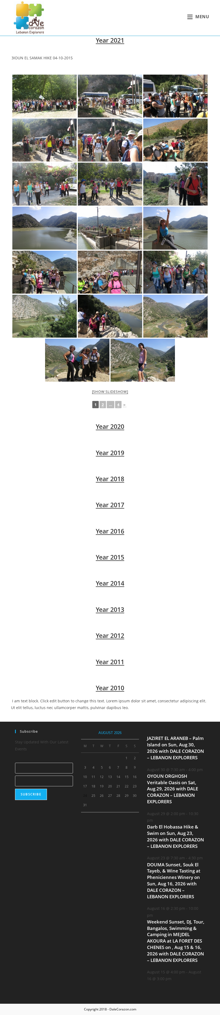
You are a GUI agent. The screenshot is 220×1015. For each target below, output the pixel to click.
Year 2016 (110, 531)
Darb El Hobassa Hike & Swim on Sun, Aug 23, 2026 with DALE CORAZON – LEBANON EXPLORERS (175, 836)
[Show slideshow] (110, 391)
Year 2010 (110, 688)
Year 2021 (110, 40)
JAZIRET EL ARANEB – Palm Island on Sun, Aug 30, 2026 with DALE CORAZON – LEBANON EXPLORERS (175, 747)
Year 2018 (110, 478)
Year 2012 (110, 635)
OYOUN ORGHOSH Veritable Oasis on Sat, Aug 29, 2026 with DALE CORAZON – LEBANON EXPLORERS (172, 789)
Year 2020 (110, 426)
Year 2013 (110, 609)
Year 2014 (110, 583)
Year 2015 (110, 557)
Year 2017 (110, 505)
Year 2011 (110, 662)
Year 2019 (110, 452)
